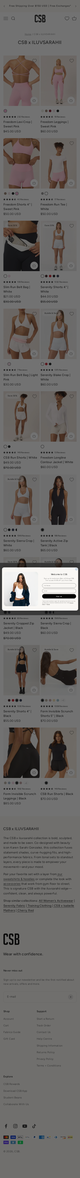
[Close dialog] (76, 569)
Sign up (59, 596)
